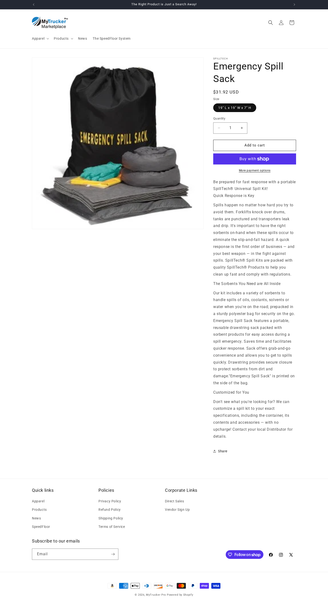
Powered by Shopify (180, 594)
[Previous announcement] (33, 4)
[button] (40, 38)
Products (39, 509)
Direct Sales (174, 501)
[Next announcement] (294, 4)
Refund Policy (109, 509)
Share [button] (222, 451)
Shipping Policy (110, 518)
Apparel (38, 501)
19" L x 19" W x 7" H (234, 108)
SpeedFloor (41, 527)
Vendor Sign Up (177, 509)
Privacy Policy (109, 501)
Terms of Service (111, 527)
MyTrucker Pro (156, 594)
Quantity (219, 118)
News (36, 518)
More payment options (255, 170)
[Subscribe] (113, 554)
